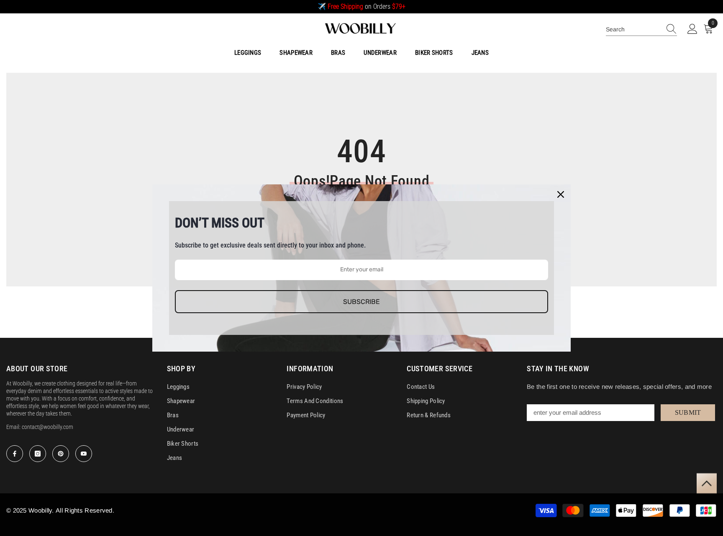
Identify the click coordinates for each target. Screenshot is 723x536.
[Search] (641, 29)
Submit (688, 412)
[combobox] (633, 29)
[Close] (561, 194)
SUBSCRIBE (361, 302)
